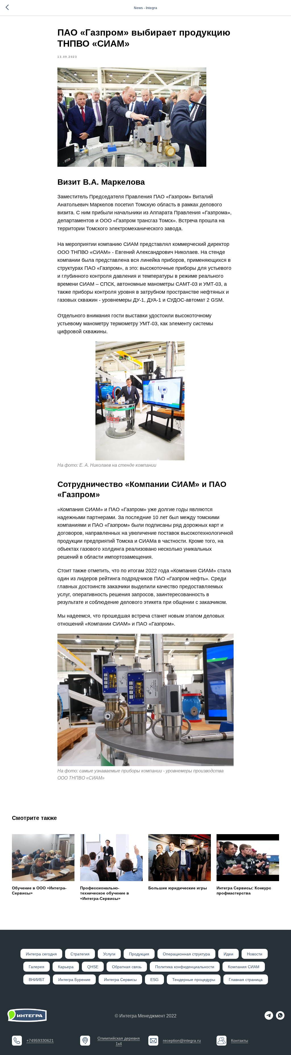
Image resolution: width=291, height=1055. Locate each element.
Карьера (66, 966)
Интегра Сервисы (120, 979)
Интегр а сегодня (41, 954)
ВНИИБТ (37, 979)
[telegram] (269, 1018)
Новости (254, 954)
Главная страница (246, 979)
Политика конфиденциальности (184, 966)
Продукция (139, 954)
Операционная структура (186, 954)
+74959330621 (40, 1040)
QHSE (92, 966)
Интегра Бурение (74, 979)
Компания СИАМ (243, 966)
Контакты (239, 1040)
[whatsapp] (280, 1018)
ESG (154, 979)
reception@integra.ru (182, 1040)
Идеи (228, 954)
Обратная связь (127, 966)
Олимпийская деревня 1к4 (118, 1041)
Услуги (109, 954)
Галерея (36, 966)
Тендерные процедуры (193, 979)
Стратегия (80, 954)
